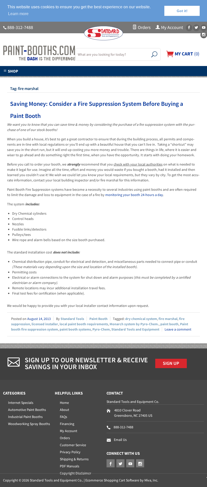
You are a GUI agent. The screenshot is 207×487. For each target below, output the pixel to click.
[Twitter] (196, 27)
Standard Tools (72, 318)
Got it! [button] (182, 11)
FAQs (63, 416)
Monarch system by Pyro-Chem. (134, 324)
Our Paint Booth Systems (72, 79)
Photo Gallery (120, 79)
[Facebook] (189, 27)
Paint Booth (98, 318)
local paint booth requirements (84, 324)
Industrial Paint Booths (25, 416)
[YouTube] (203, 27)
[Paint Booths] (36, 53)
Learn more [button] (18, 14)
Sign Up (171, 363)
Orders (144, 27)
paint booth (169, 324)
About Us (28, 79)
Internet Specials (20, 402)
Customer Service (73, 445)
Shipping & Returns (74, 459)
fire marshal (168, 318)
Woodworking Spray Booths (29, 423)
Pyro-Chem (101, 329)
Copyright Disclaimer (75, 473)
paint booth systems (75, 329)
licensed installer (45, 324)
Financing (67, 423)
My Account (171, 27)
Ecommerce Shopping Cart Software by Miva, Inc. (121, 480)
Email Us (120, 439)
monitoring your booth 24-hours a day (134, 194)
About (64, 409)
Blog (182, 79)
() (186, 54)
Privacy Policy (70, 452)
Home (64, 402)
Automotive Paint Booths (27, 409)
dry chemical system (141, 318)
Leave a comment (178, 329)
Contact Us (155, 79)
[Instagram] (203, 34)
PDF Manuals (69, 466)
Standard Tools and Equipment (135, 329)
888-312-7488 (20, 27)
